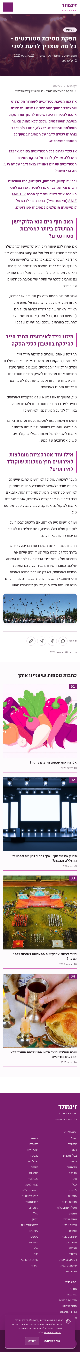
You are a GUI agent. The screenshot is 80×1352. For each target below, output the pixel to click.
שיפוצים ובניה (69, 1265)
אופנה (34, 1138)
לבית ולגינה (31, 1184)
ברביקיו (34, 1156)
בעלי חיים (32, 1150)
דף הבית (72, 86)
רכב (36, 1254)
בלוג (74, 1150)
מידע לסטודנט (30, 1196)
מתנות (73, 1213)
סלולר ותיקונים (29, 1225)
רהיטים (73, 1254)
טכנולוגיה (33, 1179)
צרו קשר (72, 1294)
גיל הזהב (72, 1167)
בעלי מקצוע (70, 1156)
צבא (35, 1248)
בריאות (73, 1161)
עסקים (34, 1236)
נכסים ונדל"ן (70, 1225)
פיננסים (33, 1242)
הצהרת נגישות (68, 1312)
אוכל (74, 1138)
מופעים (72, 1196)
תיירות (34, 1265)
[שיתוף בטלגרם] (41, 641)
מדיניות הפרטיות (52, 1332)
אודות (73, 1289)
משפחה (33, 1208)
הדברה (73, 1173)
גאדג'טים (33, 1161)
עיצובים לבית (69, 1236)
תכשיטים (71, 1271)
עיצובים (34, 1231)
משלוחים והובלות (67, 1208)
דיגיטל (34, 1167)
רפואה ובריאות (68, 1260)
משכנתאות (31, 1202)
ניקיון (35, 1219)
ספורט (73, 1231)
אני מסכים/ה (52, 1341)
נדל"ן (35, 1213)
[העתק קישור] (30, 641)
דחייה (32, 1341)
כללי (74, 1184)
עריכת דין (71, 1242)
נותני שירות (70, 1219)
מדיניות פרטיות (68, 1300)
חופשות (33, 1173)
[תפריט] (8, 7)
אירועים (70, 30)
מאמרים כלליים (29, 1190)
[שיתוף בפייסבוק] (52, 641)
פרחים (73, 1248)
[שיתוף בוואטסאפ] (62, 641)
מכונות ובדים (69, 1202)
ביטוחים (34, 1144)
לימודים (72, 1190)
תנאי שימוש (70, 1306)
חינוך (74, 1179)
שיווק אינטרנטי (29, 1260)
